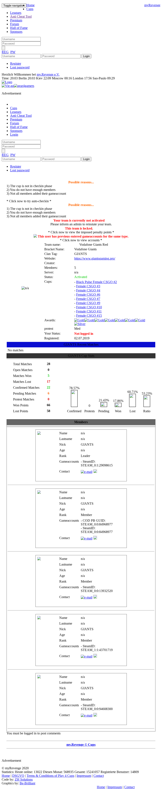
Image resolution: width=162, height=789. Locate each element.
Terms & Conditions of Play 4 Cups (50, 775)
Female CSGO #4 (88, 290)
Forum (14, 24)
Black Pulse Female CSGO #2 (96, 282)
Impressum (84, 775)
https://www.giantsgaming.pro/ (94, 258)
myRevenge (152, 5)
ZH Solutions (24, 779)
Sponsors (16, 31)
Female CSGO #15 (89, 315)
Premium (16, 20)
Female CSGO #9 (88, 303)
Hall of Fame (19, 28)
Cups (29, 9)
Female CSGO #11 (89, 311)
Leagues (15, 12)
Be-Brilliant (27, 783)
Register (15, 63)
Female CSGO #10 (89, 307)
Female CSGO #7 (88, 299)
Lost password (20, 67)
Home (30, 5)
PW (12, 52)
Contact (98, 775)
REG (5, 52)
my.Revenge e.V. (48, 74)
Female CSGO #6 (88, 294)
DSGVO (18, 775)
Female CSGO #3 (88, 286)
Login (14, 134)
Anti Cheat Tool (21, 16)
